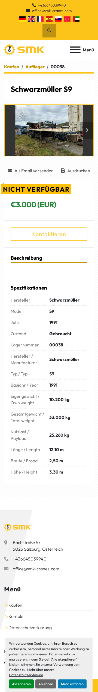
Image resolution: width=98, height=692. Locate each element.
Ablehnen (45, 684)
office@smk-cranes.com (52, 10)
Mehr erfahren (72, 684)
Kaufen (15, 605)
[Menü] (75, 49)
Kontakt (16, 616)
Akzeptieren (21, 684)
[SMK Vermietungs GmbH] (17, 526)
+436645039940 (52, 5)
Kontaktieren (49, 233)
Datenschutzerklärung (26, 675)
